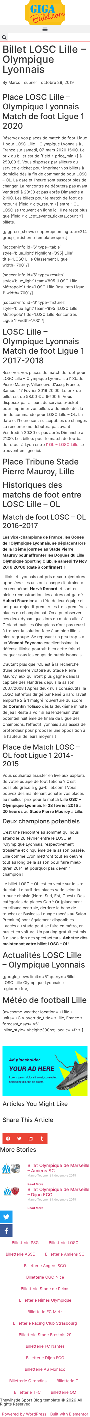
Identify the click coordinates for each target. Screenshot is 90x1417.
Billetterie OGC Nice (45, 1277)
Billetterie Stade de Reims (45, 1288)
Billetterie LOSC (63, 1242)
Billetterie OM (63, 1392)
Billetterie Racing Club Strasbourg (45, 1323)
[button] (45, 29)
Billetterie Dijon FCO (45, 1357)
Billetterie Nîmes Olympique (45, 1300)
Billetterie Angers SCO (45, 1265)
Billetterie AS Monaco (45, 1369)
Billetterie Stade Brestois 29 (45, 1334)
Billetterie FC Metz (45, 1311)
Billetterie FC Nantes (45, 1346)
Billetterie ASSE (20, 1254)
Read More (35, 1184)
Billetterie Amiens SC (64, 1254)
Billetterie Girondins (27, 1380)
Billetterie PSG (25, 1242)
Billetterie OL (68, 1380)
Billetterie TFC (27, 1392)
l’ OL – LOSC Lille (62, 444)
